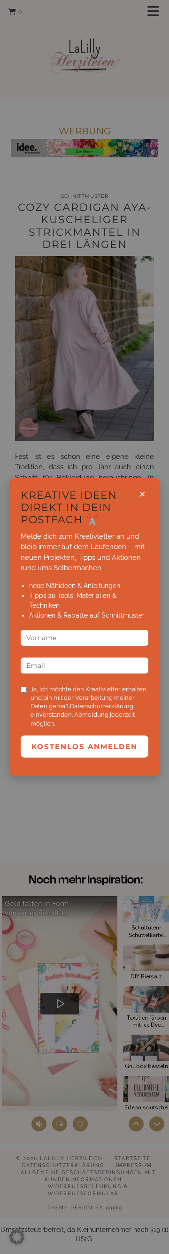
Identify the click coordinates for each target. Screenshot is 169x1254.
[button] (17, 1237)
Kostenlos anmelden (84, 746)
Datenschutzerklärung (101, 706)
